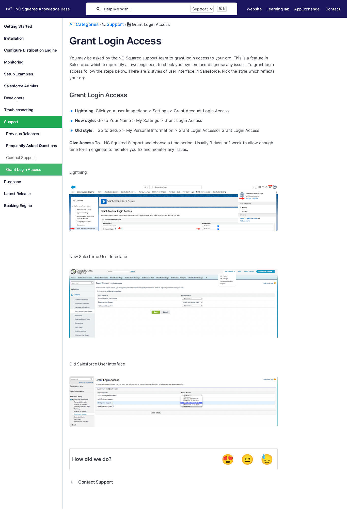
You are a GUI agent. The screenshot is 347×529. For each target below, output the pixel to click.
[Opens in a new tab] (20, 521)
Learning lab (278, 9)
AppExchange (307, 9)
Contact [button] (332, 9)
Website (254, 9)
